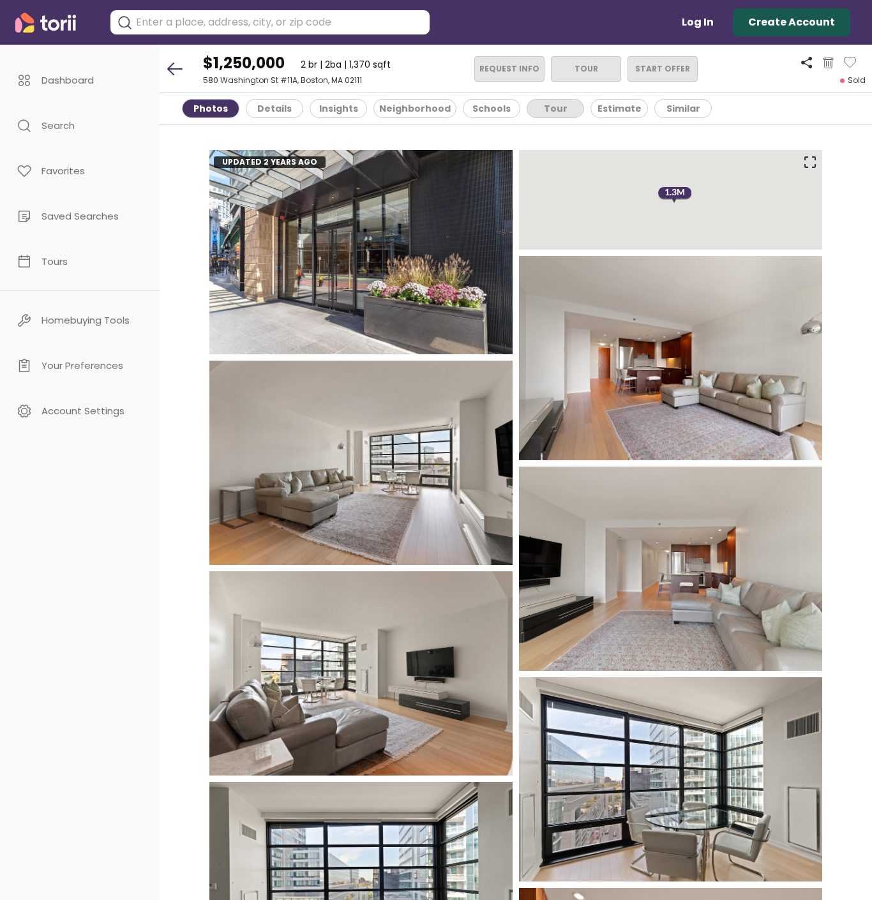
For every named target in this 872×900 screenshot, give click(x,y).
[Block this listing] (828, 62)
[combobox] (279, 22)
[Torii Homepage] (54, 23)
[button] (80, 80)
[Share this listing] (807, 62)
